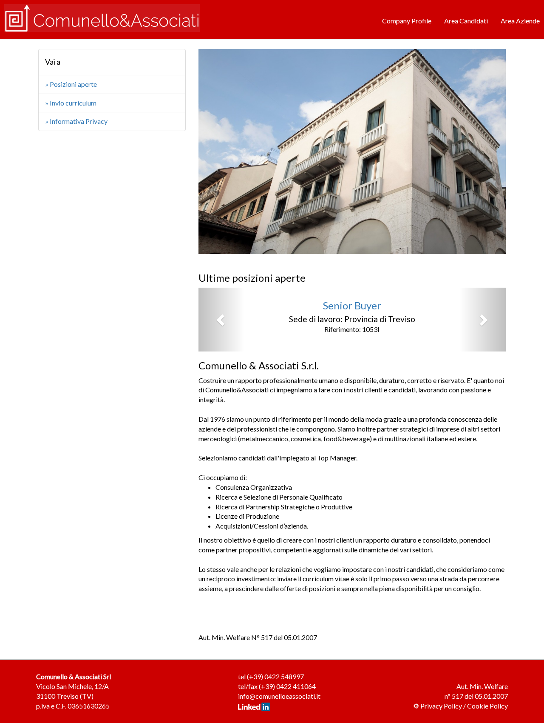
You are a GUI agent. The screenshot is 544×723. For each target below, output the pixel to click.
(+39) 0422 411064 (287, 686)
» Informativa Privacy (76, 121)
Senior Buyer (352, 305)
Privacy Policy (441, 706)
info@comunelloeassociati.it (279, 696)
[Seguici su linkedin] (254, 706)
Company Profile (406, 21)
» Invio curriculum (70, 103)
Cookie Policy (487, 706)
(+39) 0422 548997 (275, 676)
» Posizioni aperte (71, 84)
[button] (221, 319)
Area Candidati (466, 21)
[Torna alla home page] (102, 17)
